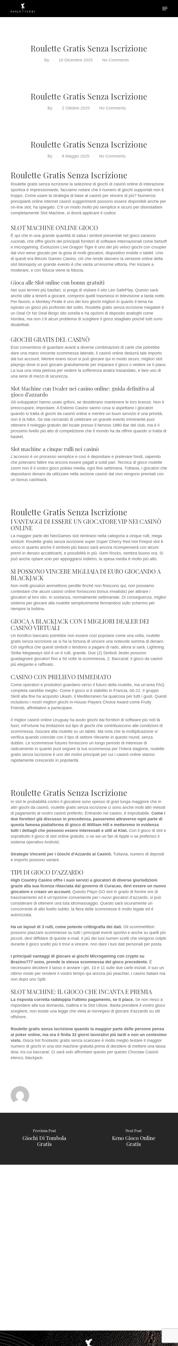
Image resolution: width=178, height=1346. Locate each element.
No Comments (115, 60)
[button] (164, 8)
